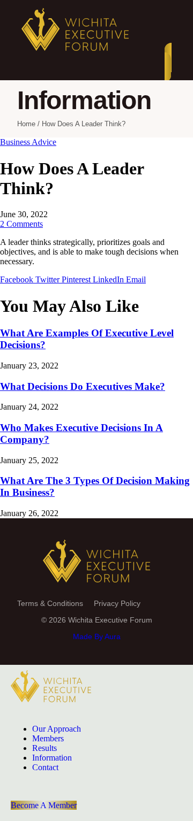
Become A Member (44, 805)
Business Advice (28, 142)
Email (136, 279)
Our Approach (56, 728)
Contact (45, 767)
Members (48, 738)
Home (26, 124)
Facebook (17, 279)
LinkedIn (109, 279)
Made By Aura (97, 636)
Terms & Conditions (50, 603)
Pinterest (77, 279)
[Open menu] (168, 62)
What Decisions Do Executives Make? (82, 386)
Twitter (48, 279)
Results (44, 748)
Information (52, 757)
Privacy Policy (117, 603)
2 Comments (21, 223)
